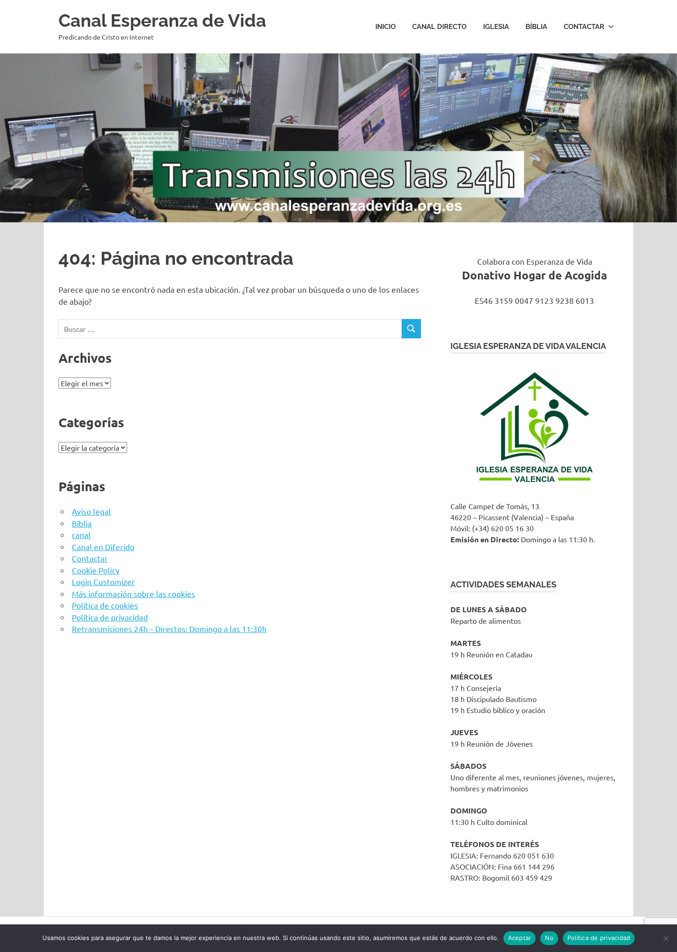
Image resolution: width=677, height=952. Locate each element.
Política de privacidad (110, 617)
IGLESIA (496, 27)
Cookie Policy (95, 570)
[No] (665, 938)
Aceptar (519, 937)
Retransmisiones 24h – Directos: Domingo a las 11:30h (169, 628)
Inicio (385, 27)
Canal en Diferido (103, 546)
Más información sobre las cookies (133, 593)
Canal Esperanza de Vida (162, 20)
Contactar (584, 27)
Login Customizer (103, 581)
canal (81, 535)
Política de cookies (105, 605)
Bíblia (536, 27)
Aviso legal (91, 511)
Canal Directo (439, 27)
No (549, 937)
